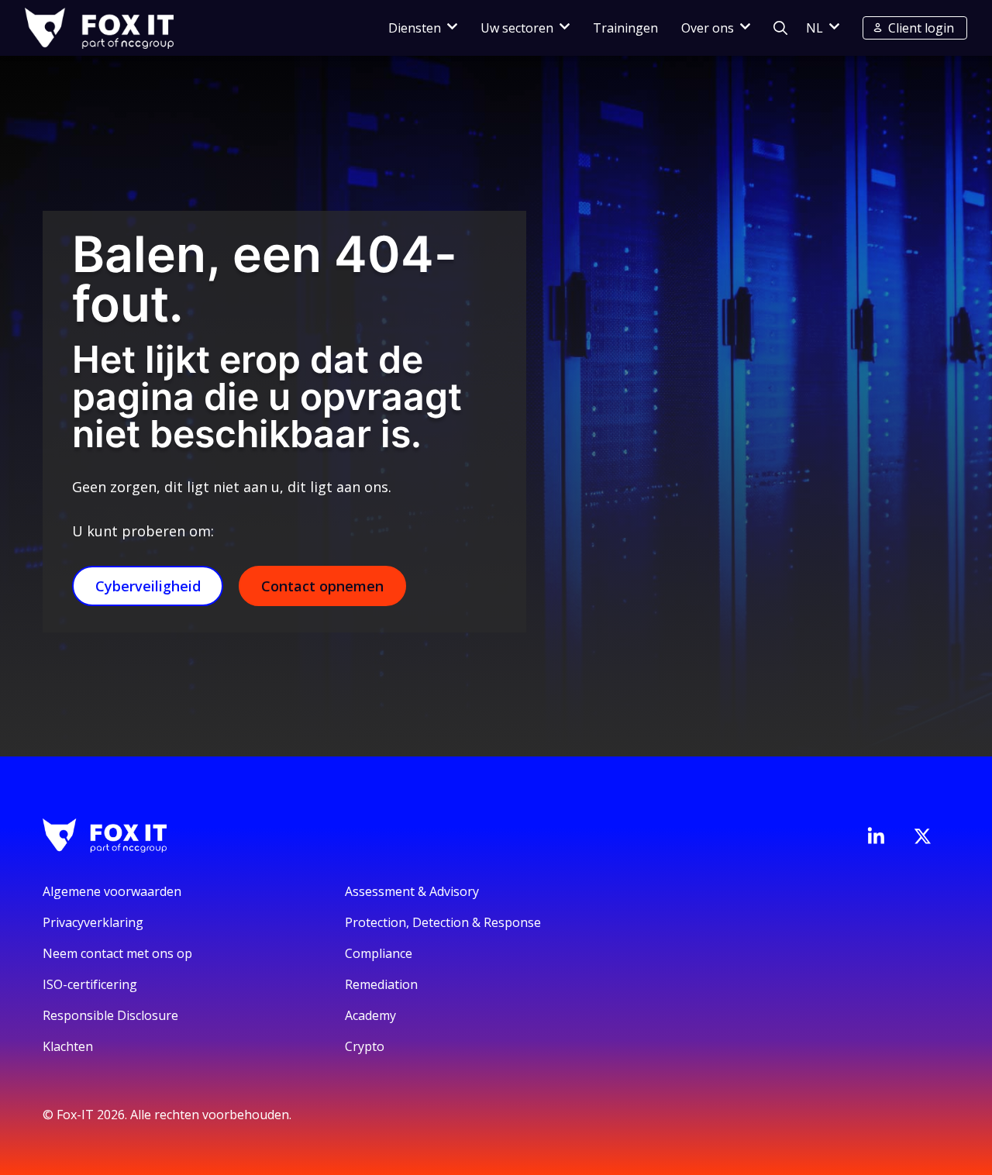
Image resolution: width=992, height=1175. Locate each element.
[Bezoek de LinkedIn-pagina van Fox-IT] (875, 835)
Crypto (364, 1046)
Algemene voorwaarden (112, 891)
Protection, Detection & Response (443, 922)
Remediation (381, 984)
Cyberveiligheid (148, 586)
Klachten (68, 1046)
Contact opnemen (322, 586)
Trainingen (625, 27)
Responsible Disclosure (110, 1015)
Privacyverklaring (93, 922)
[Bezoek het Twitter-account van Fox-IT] (922, 836)
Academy (370, 1015)
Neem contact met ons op (117, 953)
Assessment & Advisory (412, 891)
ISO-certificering (90, 984)
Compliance (378, 953)
